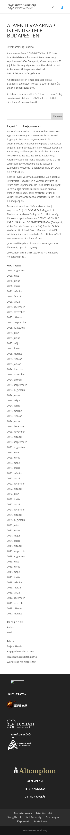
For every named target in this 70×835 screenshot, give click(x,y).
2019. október (14, 545)
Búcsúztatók (17, 694)
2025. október (14, 317)
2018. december (16, 597)
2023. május (13, 462)
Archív (10, 627)
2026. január (14, 301)
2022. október (14, 488)
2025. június (13, 338)
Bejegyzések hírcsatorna (20, 651)
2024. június (13, 395)
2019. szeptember (17, 551)
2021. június (13, 530)
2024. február (14, 416)
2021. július (13, 525)
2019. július (13, 561)
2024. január (14, 421)
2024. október (14, 379)
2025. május (13, 343)
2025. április (13, 348)
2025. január (14, 364)
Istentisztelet (44, 813)
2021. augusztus (16, 519)
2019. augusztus (16, 556)
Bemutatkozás (23, 813)
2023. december (16, 426)
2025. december (16, 306)
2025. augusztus (16, 327)
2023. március (14, 473)
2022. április (13, 499)
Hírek (10, 632)
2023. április (13, 467)
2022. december (16, 483)
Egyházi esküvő (21, 734)
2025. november (16, 312)
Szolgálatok (14, 817)
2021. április (13, 540)
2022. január (14, 504)
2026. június (13, 280)
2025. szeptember (17, 322)
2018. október (14, 608)
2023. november (16, 431)
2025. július (13, 332)
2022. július (13, 493)
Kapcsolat (23, 821)
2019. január (14, 592)
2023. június (13, 457)
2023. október (14, 436)
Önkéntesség (33, 817)
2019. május (13, 571)
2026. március (14, 291)
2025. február (14, 358)
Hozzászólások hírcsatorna (22, 656)
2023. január (14, 478)
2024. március (14, 410)
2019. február (14, 587)
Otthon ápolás (35, 796)
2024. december (16, 369)
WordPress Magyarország (21, 661)
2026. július (13, 275)
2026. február (14, 296)
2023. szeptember (17, 441)
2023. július (13, 452)
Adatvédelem (41, 821)
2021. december (16, 509)
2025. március (14, 353)
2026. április (13, 286)
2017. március (14, 613)
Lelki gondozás (35, 789)
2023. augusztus (16, 447)
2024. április (13, 405)
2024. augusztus (16, 390)
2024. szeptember (17, 384)
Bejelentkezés (14, 646)
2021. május (13, 535)
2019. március (14, 582)
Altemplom (35, 781)
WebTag (42, 830)
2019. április (13, 577)
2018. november (16, 603)
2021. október (14, 514)
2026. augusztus (16, 270)
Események (52, 817)
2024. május (13, 400)
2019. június (13, 566)
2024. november (16, 374)
